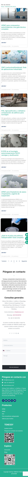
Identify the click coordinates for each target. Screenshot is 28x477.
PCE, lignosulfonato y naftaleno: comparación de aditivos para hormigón (13, 113)
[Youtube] (18, 333)
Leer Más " (3, 42)
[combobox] (4, 351)
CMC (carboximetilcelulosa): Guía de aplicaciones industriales (13, 68)
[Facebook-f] (9, 333)
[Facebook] (6, 400)
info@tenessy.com (19, 312)
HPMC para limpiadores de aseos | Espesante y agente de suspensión (13, 194)
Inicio (2, 6)
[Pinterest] (16, 333)
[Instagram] (14, 333)
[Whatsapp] (11, 333)
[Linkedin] (9, 400)
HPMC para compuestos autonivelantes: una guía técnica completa (13, 27)
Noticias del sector (10, 6)
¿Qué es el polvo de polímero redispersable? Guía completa (12, 236)
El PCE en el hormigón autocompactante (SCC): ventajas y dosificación (10, 153)
